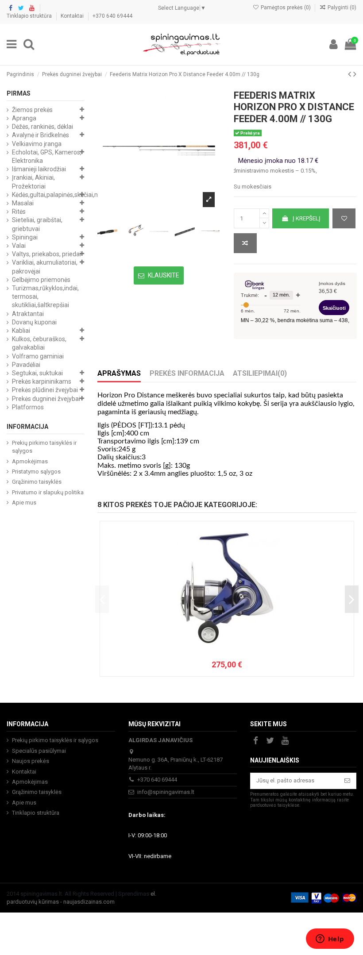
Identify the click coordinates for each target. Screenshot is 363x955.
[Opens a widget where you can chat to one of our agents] (329, 939)
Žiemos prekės (32, 109)
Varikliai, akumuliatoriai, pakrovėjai (44, 266)
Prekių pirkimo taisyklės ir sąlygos (44, 446)
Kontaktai (73, 16)
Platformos (28, 407)
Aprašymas (119, 373)
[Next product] (354, 74)
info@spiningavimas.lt (165, 792)
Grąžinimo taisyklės (37, 481)
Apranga (24, 118)
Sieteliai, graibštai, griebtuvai (37, 224)
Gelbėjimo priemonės (41, 279)
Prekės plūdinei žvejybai (45, 389)
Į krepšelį (307, 218)
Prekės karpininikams (41, 381)
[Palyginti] (245, 243)
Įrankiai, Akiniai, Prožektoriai (33, 181)
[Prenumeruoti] (347, 781)
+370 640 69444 (112, 16)
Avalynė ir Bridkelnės (40, 135)
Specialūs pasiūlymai (39, 750)
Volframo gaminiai (38, 356)
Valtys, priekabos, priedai (46, 254)
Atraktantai (28, 313)
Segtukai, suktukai (37, 373)
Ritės (19, 211)
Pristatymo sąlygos (36, 471)
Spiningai (25, 237)
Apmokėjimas (30, 461)
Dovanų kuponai (34, 322)
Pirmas (19, 93)
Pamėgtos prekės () (285, 7)
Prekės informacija (187, 373)
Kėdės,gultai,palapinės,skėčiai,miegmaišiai (70, 194)
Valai (19, 245)
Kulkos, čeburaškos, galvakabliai (39, 343)
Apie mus (24, 502)
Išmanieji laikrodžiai (39, 169)
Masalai (23, 203)
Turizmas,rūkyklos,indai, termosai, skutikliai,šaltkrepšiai (45, 296)
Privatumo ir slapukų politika (48, 492)
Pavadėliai (26, 364)
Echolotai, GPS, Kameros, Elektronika (46, 156)
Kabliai (21, 330)
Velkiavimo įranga (37, 143)
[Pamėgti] (343, 218)
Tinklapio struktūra (30, 16)
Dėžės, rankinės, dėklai (42, 126)
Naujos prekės (30, 761)
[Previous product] (350, 74)
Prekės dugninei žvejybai (46, 398)
